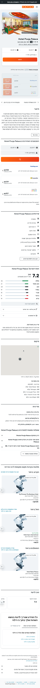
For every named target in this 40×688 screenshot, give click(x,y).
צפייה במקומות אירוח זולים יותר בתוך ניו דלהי (9, 510)
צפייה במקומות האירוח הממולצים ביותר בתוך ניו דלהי (10, 549)
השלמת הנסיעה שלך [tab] (29, 626)
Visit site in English (13, 2)
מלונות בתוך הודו (10, 682)
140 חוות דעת (22, 42)
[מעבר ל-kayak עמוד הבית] (28, 7)
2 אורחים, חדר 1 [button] (31, 55)
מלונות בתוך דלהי (31, 684)
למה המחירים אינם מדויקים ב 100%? (25, 673)
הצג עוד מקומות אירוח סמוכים (10, 472)
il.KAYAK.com (32, 682)
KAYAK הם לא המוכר (30, 666)
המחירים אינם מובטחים (31, 660)
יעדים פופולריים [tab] (15, 626)
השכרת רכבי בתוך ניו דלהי (28, 639)
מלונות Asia (19, 682)
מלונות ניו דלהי (21, 684)
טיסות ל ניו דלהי (30, 636)
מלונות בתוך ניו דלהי (29, 642)
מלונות (25, 682)
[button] (2, 2)
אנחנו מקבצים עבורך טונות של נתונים (25, 669)
